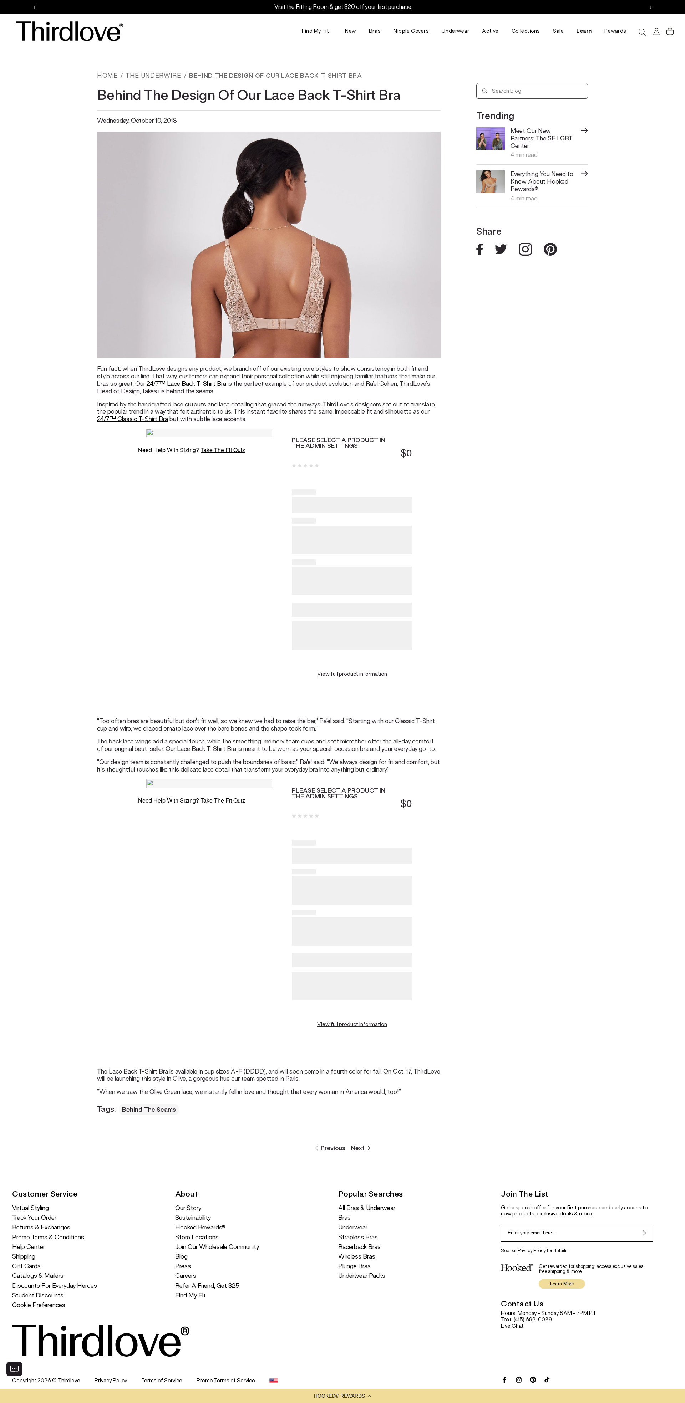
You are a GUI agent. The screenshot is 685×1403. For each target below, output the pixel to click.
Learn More (562, 1284)
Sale (558, 31)
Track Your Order (34, 1217)
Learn (584, 31)
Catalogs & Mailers (38, 1276)
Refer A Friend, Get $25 (207, 1285)
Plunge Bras (354, 1266)
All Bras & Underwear (366, 1208)
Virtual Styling (30, 1208)
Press (183, 1266)
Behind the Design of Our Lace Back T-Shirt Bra (275, 76)
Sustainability (193, 1217)
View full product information (352, 673)
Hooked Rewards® (200, 1227)
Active (490, 31)
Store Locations (197, 1237)
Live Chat (512, 1325)
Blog (181, 1256)
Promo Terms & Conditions (48, 1237)
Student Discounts (38, 1295)
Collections (526, 31)
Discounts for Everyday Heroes (54, 1285)
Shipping (23, 1256)
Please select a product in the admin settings (338, 443)
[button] (342, 1396)
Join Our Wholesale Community (217, 1247)
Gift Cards (26, 1266)
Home (107, 76)
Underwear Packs (361, 1276)
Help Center (28, 1247)
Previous (333, 1148)
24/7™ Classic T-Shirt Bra (132, 419)
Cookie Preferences (38, 1305)
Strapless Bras (358, 1237)
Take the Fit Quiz (223, 450)
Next (358, 1148)
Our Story (188, 1208)
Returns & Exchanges (41, 1227)
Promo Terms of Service (226, 1380)
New (350, 31)
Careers (185, 1276)
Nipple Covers (411, 31)
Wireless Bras (356, 1256)
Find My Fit (315, 31)
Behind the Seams (149, 1109)
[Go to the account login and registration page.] (655, 31)
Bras (375, 31)
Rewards (615, 31)
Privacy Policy (532, 1251)
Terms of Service (161, 1380)
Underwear (455, 31)
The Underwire (153, 76)
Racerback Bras (359, 1247)
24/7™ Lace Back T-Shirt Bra (186, 384)
